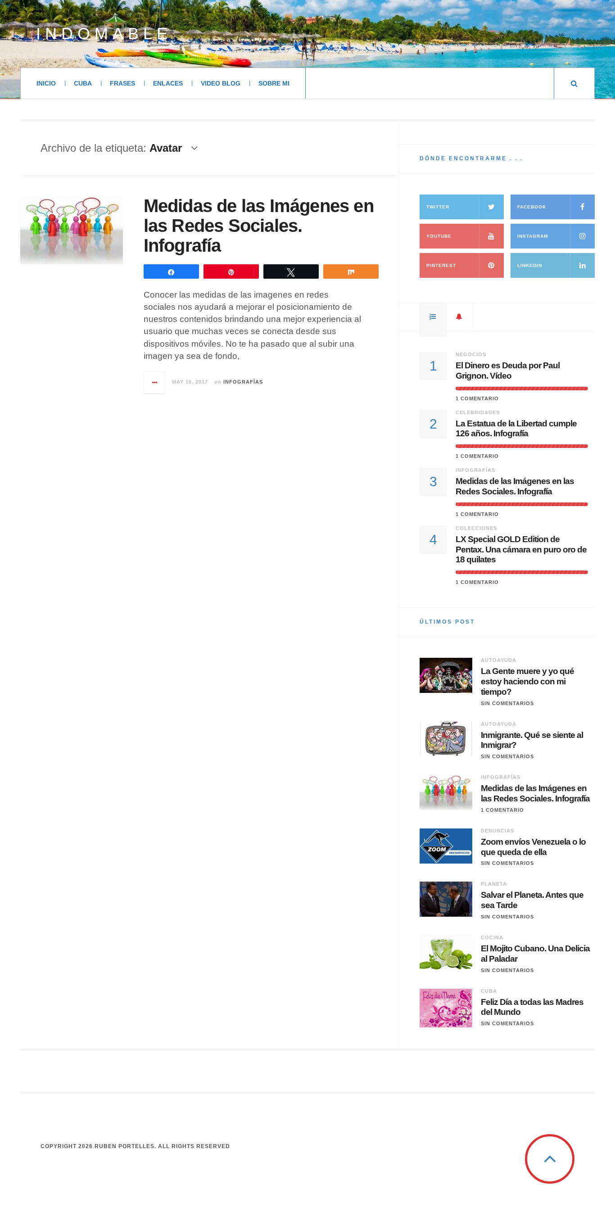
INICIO (46, 83)
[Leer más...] (155, 382)
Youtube (439, 236)
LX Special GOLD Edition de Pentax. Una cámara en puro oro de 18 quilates (521, 549)
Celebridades (478, 412)
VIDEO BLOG (220, 83)
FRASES (122, 83)
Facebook (531, 206)
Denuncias (497, 830)
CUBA (83, 83)
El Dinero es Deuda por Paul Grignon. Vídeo (508, 370)
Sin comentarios (507, 703)
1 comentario (477, 398)
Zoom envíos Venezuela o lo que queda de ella (533, 847)
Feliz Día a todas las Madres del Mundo (532, 1007)
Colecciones (476, 528)
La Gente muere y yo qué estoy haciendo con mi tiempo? (527, 681)
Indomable (104, 33)
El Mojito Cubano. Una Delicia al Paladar (535, 954)
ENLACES (168, 83)
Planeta (494, 884)
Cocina (492, 937)
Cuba (489, 991)
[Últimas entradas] (459, 316)
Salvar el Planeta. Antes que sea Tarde (532, 900)
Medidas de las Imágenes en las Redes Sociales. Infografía (259, 225)
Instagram (532, 236)
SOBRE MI (273, 83)
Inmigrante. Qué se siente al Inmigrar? (532, 740)
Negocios (471, 354)
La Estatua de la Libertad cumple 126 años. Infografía (516, 429)
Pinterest (441, 265)
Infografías (243, 382)
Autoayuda (498, 660)
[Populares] (433, 316)
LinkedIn (529, 265)
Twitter (437, 206)
